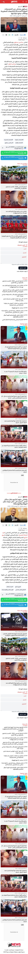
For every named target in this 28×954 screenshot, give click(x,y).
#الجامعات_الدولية (19, 139)
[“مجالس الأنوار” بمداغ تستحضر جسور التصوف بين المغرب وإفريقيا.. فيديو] (14, 437)
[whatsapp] (9, 35)
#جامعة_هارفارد (19, 142)
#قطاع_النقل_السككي (20, 589)
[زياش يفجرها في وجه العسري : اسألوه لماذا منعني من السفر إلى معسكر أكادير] (14, 312)
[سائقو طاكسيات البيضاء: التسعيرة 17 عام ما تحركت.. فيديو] (14, 363)
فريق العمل (11, 950)
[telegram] (12, 35)
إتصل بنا (6, 950)
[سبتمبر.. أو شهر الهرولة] (14, 308)
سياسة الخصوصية (19, 950)
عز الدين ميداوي (18, 42)
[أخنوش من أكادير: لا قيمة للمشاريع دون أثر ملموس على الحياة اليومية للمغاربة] (14, 338)
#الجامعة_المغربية (8, 139)
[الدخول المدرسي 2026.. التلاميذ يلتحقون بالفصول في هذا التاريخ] (14, 178)
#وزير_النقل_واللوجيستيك (7, 589)
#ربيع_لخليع (18, 586)
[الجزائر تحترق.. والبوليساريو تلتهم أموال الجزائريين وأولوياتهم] (14, 316)
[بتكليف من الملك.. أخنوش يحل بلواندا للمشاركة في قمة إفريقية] (14, 304)
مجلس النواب (12, 64)
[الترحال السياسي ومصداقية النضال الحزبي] (14, 320)
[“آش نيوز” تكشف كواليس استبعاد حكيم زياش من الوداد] (14, 300)
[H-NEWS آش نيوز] (14, 1)
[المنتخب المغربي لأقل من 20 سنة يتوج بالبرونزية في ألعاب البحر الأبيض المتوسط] (14, 227)
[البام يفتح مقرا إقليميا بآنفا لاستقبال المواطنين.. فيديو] (14, 461)
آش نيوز (20, 6)
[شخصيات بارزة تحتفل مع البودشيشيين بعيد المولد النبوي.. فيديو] (14, 412)
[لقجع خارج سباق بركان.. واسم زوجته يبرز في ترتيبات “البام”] (14, 296)
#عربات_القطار (10, 586)
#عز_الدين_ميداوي (9, 142)
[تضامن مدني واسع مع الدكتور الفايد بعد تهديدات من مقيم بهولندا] (14, 203)
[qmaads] (14, 945)
